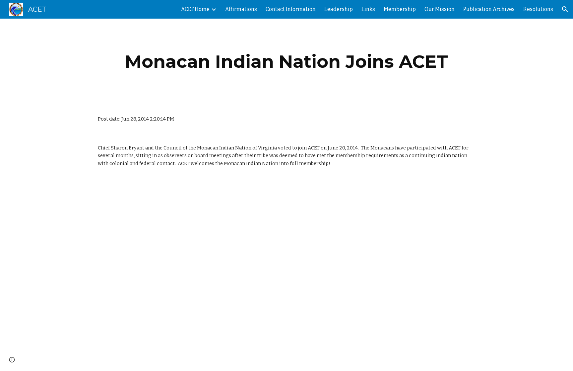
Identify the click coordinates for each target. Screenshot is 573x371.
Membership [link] (400, 9)
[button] (565, 9)
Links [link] (368, 9)
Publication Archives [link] (489, 9)
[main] (286, 61)
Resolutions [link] (538, 9)
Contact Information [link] (291, 9)
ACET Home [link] (195, 9)
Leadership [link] (338, 9)
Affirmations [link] (241, 9)
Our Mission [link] (439, 9)
